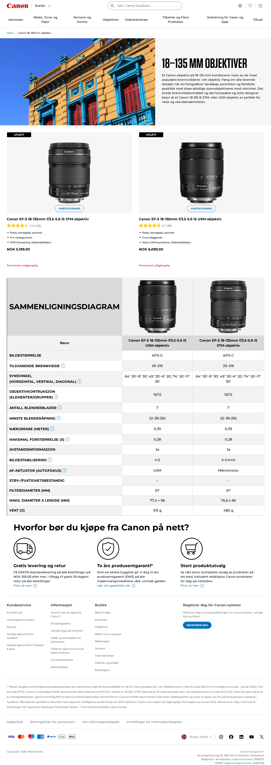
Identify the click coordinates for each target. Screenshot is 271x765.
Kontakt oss (14, 612)
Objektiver (101, 626)
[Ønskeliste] (250, 5)
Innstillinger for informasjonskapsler (154, 722)
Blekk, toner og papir (108, 634)
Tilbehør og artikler (107, 662)
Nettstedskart (59, 667)
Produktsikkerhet (62, 659)
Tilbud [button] (258, 20)
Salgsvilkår (15, 722)
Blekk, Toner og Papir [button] (46, 19)
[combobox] (145, 5)
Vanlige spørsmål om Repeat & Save (25, 646)
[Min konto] (240, 5)
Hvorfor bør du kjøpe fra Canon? (66, 614)
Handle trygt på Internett (67, 630)
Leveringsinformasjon (21, 619)
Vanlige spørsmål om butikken (20, 635)
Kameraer (101, 619)
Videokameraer (104, 655)
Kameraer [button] (15, 20)
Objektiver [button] (111, 20)
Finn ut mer (23, 585)
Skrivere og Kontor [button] (82, 19)
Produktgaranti (60, 623)
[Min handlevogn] (260, 5)
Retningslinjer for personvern (52, 722)
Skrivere (100, 648)
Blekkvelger (102, 641)
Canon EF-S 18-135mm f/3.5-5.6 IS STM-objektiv (48, 219)
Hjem (10, 32)
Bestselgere (102, 670)
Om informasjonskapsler (101, 722)
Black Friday (103, 612)
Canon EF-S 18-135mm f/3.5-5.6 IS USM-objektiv (180, 219)
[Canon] (17, 6)
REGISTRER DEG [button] (197, 625)
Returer (12, 626)
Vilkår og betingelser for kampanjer (66, 639)
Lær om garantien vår (113, 585)
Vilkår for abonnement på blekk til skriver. (67, 650)
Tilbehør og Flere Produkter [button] (176, 19)
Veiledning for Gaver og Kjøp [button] (225, 19)
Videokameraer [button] (136, 20)
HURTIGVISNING (69, 208)
